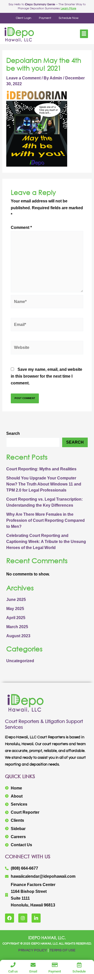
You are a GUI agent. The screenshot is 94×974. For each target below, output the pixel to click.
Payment (45, 18)
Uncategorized (20, 661)
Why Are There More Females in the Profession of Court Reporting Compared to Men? (45, 520)
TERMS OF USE (63, 950)
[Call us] (13, 965)
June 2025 (16, 599)
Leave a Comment (23, 78)
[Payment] (54, 965)
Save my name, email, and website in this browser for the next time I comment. (46, 376)
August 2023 (18, 636)
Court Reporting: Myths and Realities (41, 469)
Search (13, 433)
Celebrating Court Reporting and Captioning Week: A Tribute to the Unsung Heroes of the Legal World (46, 541)
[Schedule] (79, 965)
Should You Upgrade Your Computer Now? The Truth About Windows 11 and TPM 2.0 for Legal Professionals (43, 484)
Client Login (23, 18)
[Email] (33, 965)
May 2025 (15, 608)
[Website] (47, 348)
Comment (21, 227)
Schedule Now (68, 18)
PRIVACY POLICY (32, 950)
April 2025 (15, 618)
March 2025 (17, 627)
